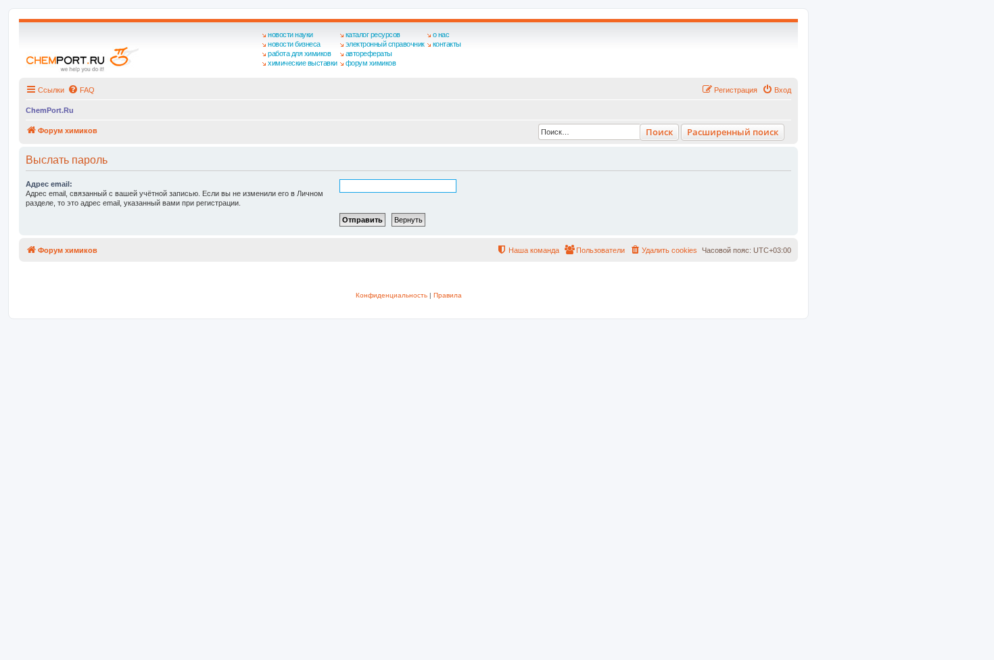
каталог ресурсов (373, 34)
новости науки (290, 34)
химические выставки (302, 63)
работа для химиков (299, 53)
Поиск (659, 132)
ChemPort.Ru (50, 110)
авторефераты (369, 53)
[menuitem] (81, 90)
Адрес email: (49, 184)
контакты (447, 44)
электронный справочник (385, 44)
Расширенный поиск (732, 132)
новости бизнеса (294, 44)
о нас (441, 34)
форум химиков (371, 63)
